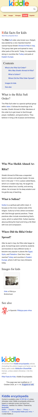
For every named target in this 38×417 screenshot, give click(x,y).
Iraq (33, 45)
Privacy (25, 409)
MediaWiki (5, 407)
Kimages (18, 15)
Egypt (30, 251)
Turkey (21, 54)
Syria (4, 254)
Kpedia (25, 15)
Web (5, 15)
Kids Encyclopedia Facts (10, 36)
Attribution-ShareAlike (23, 368)
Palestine (13, 254)
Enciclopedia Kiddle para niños (22, 412)
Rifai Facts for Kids (9, 376)
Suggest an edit (28, 384)
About (19, 409)
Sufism (4, 205)
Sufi (10, 40)
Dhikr (6, 291)
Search (34, 9)
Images (11, 15)
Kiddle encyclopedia (21, 363)
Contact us (5, 412)
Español (32, 15)
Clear (30, 9)
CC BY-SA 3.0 (24, 399)
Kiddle (4, 409)
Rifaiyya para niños (24, 310)
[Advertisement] (19, 24)
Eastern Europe (7, 57)
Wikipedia (5, 405)
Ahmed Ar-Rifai (24, 45)
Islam (9, 106)
